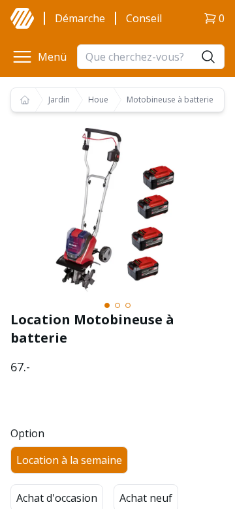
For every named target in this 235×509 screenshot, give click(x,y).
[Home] (25, 100)
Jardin (59, 100)
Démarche (80, 18)
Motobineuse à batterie (170, 100)
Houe (98, 100)
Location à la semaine (69, 460)
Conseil (144, 18)
